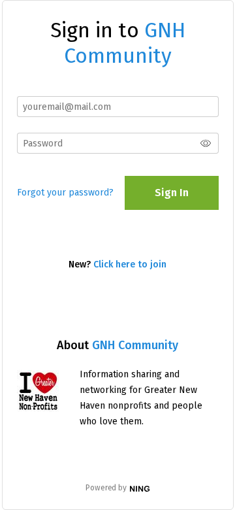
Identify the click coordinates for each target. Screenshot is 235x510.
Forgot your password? (65, 192)
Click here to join (129, 264)
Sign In (172, 192)
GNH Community (135, 345)
